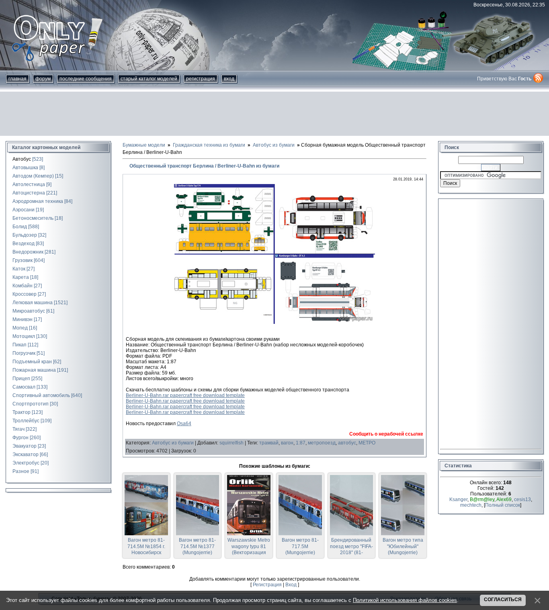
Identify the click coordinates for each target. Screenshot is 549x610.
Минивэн (22, 319)
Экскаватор (25, 454)
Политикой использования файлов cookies (405, 600)
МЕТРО (366, 443)
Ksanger (458, 499)
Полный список (502, 505)
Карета (20, 277)
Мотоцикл (23, 336)
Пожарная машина (34, 370)
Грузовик (22, 260)
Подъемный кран (32, 361)
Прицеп (21, 378)
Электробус (25, 463)
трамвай (269, 443)
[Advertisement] (274, 114)
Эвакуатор (24, 446)
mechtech (470, 505)
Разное (20, 471)
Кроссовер (24, 294)
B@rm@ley (482, 499)
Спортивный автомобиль (41, 395)
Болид (19, 226)
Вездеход (23, 243)
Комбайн (22, 286)
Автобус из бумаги (173, 443)
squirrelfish (231, 443)
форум (43, 79)
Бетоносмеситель (32, 218)
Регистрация (200, 79)
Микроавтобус (28, 311)
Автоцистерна (28, 193)
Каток (18, 269)
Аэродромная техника (37, 201)
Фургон (20, 437)
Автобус (21, 159)
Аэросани (23, 210)
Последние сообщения (85, 79)
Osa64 (184, 423)
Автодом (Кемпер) (33, 176)
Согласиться (503, 599)
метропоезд (322, 443)
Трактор (21, 412)
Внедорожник (27, 252)
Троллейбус (25, 421)
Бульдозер (24, 235)
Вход (229, 79)
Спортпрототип (30, 404)
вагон (287, 443)
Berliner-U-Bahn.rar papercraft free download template (185, 395)
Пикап (19, 345)
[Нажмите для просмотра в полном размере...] (274, 322)
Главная (17, 79)
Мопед (20, 328)
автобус (347, 443)
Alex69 (504, 499)
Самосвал (23, 387)
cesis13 (522, 499)
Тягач (18, 429)
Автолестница (28, 184)
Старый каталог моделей (149, 79)
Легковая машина (32, 302)
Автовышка (25, 167)
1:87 (300, 443)
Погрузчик (23, 353)
